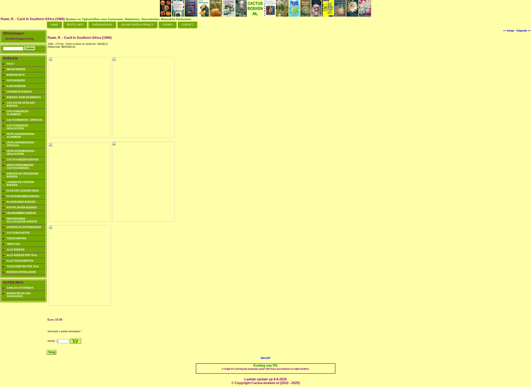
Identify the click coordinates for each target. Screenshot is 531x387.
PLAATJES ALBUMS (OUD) (23, 190)
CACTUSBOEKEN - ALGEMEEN (18, 113)
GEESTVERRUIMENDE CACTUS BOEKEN (20, 167)
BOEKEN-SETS (16, 74)
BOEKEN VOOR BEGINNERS (24, 97)
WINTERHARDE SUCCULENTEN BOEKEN (22, 220)
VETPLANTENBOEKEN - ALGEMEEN (21, 135)
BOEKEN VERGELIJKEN (21, 272)
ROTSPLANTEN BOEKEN (22, 207)
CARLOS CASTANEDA (20, 287)
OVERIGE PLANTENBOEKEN (24, 227)
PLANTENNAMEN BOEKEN (23, 196)
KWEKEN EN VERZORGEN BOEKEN (22, 175)
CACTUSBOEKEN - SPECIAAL (25, 119)
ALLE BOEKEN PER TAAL (22, 255)
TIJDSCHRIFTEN (16, 238)
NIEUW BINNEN (16, 69)
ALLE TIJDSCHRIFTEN (20, 260)
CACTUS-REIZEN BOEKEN (23, 159)
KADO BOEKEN (16, 86)
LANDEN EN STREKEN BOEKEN (20, 184)
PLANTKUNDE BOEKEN (21, 201)
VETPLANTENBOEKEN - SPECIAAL (21, 144)
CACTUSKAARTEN (18, 232)
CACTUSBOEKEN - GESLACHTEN (18, 127)
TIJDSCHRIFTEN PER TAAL (23, 266)
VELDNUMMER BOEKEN (21, 213)
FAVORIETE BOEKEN (19, 91)
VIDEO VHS (13, 244)
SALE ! (11, 63)
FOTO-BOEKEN (16, 80)
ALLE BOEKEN (15, 249)
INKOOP (265, 358)
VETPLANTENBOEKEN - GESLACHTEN (21, 152)
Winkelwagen (13, 33)
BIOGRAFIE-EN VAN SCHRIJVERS (18, 295)
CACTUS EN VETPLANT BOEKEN (21, 104)
